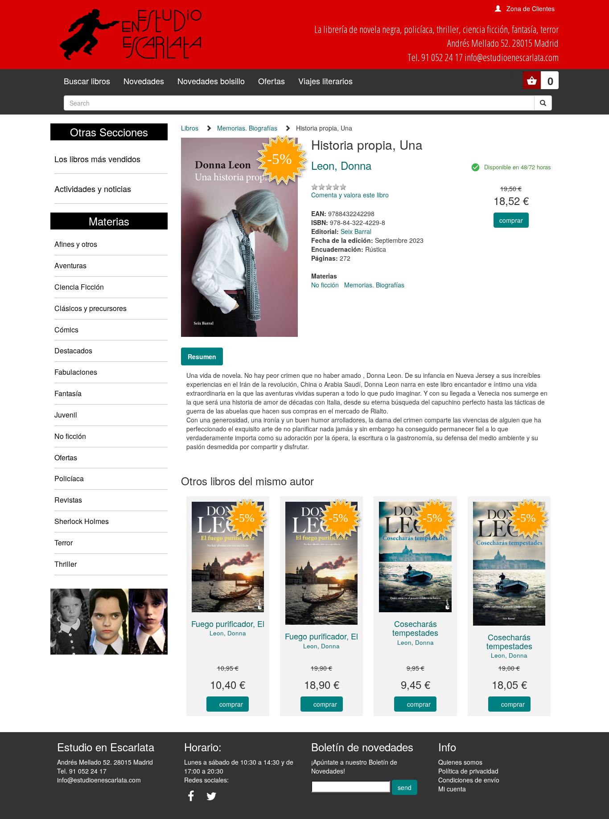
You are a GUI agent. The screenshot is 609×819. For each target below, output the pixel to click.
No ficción (70, 436)
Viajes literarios (325, 80)
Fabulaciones (75, 372)
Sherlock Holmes (81, 521)
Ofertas (271, 80)
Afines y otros (75, 244)
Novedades (143, 80)
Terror (63, 542)
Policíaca (69, 478)
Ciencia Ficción (79, 287)
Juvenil (65, 415)
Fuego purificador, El (227, 623)
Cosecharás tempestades (415, 628)
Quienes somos (460, 762)
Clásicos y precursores (90, 308)
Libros (189, 127)
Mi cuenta (452, 788)
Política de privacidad (468, 770)
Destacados (73, 350)
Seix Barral (356, 231)
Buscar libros (87, 80)
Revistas (68, 500)
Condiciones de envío (468, 779)
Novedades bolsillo (211, 80)
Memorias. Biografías (247, 127)
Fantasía (68, 393)
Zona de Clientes (530, 8)
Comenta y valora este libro (350, 194)
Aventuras (70, 265)
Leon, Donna (228, 633)
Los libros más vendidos (97, 158)
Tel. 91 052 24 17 (82, 770)
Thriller (65, 564)
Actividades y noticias (92, 188)
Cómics (66, 329)
